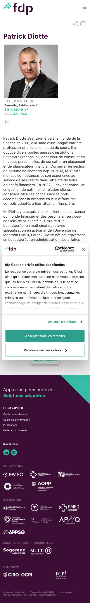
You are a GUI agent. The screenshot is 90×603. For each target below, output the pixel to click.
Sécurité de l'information (14, 592)
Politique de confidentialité (42, 592)
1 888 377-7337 (16, 114)
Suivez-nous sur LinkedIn (6, 452)
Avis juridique (66, 592)
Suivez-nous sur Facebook (14, 452)
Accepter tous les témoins (45, 336)
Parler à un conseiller (15, 430)
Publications (10, 424)
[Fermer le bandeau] (83, 249)
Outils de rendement (15, 414)
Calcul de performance (16, 419)
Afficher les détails (62, 322)
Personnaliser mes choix (42, 350)
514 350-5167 (17, 109)
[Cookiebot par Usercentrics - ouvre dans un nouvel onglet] (56, 249)
